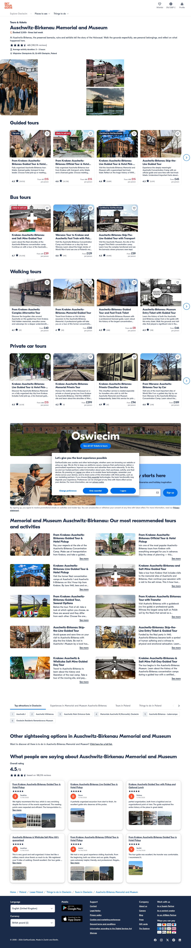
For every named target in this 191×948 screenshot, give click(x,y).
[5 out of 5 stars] (37, 791)
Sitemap (93, 933)
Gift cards (143, 924)
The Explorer (144, 928)
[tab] (28, 705)
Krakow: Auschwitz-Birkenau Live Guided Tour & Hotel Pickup (94, 786)
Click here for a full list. (101, 744)
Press (141, 919)
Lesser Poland (36, 892)
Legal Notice (95, 911)
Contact (93, 906)
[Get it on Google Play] (72, 908)
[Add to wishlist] (47, 133)
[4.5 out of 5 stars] (18, 45)
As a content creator (166, 911)
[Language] (171, 4)
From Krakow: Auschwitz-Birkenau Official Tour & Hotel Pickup (94, 839)
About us (143, 906)
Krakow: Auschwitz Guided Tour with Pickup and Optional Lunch (152, 786)
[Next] (186, 157)
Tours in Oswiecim (83, 892)
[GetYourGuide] (8, 5)
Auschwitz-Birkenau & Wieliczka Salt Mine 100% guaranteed (35, 839)
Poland (22, 892)
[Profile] (182, 4)
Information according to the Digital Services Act (111, 928)
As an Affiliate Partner (166, 915)
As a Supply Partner (165, 906)
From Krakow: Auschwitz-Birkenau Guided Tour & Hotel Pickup (36, 786)
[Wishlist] (159, 4)
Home (13, 892)
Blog (141, 915)
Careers (142, 911)
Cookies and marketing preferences (105, 919)
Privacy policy (96, 915)
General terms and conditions (102, 924)
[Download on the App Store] (72, 919)
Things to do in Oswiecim (59, 892)
